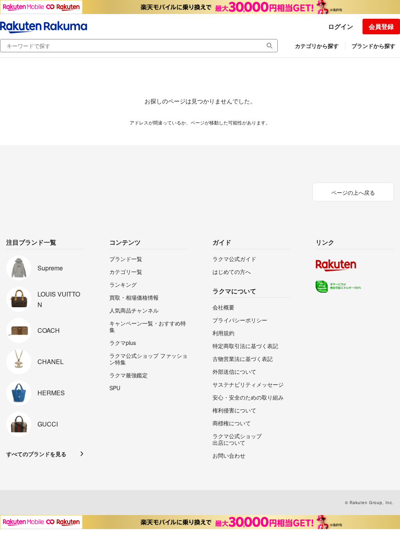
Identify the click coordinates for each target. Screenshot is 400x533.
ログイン (340, 26)
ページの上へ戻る (353, 192)
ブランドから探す (373, 46)
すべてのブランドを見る (36, 454)
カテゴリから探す (317, 46)
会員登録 (381, 26)
